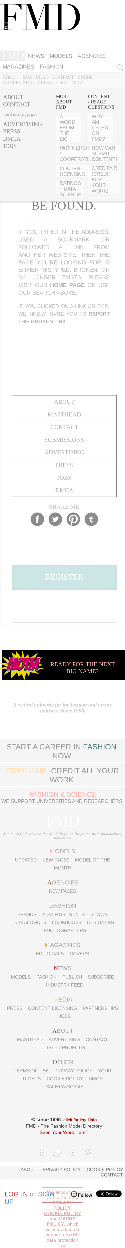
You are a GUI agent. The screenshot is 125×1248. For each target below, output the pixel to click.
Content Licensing (52, 1008)
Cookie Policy (65, 1078)
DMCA (77, 82)
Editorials (50, 953)
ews (63, 968)
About (11, 77)
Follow (84, 1195)
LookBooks (66, 922)
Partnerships (100, 1008)
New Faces (55, 859)
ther (63, 1062)
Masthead (36, 77)
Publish (72, 977)
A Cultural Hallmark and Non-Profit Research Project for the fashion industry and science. (62, 836)
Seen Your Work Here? (64, 1132)
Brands (26, 914)
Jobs (61, 82)
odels (62, 851)
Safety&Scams (64, 1086)
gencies (63, 882)
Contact (63, 77)
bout (62, 1030)
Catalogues (30, 922)
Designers (100, 922)
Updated (26, 859)
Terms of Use (31, 1070)
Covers (79, 953)
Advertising (18, 82)
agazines (62, 945)
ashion (63, 905)
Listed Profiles (64, 1047)
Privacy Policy (73, 1070)
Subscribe (101, 977)
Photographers (65, 930)
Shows (99, 914)
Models (61, 56)
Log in (16, 1194)
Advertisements (63, 914)
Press (45, 82)
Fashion (46, 977)
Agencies (92, 56)
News (36, 56)
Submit (87, 77)
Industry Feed (64, 985)
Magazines (18, 67)
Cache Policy (61, 1221)
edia (62, 999)
